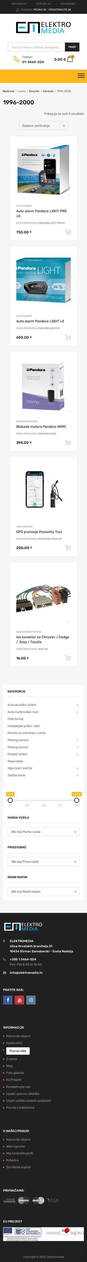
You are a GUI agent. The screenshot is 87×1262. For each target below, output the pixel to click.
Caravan (48, 91)
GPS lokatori (24, 526)
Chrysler (34, 91)
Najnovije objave (18, 1036)
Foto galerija (15, 1073)
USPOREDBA (67, 3)
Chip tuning (15, 719)
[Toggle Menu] (81, 76)
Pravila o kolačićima (20, 1108)
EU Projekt (13, 1080)
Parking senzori (18, 747)
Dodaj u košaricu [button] (68, 232)
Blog (9, 1066)
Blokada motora (26, 421)
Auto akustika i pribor (22, 704)
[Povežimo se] (7, 1000)
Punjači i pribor (17, 754)
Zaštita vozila (16, 775)
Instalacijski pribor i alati (24, 726)
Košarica (12, 1160)
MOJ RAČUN (19, 3)
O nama (11, 1059)
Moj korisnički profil (19, 1153)
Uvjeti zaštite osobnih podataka (28, 1101)
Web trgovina (15, 1146)
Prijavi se (40, 9)
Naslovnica (14, 1043)
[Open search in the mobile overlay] (43, 47)
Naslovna (8, 91)
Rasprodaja (15, 761)
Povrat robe (18, 1051)
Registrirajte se (60, 9)
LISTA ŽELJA (43, 3)
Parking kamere (18, 740)
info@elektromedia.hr (26, 973)
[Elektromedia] (43, 33)
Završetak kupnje (18, 1167)
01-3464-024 (33, 62)
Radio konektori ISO (28, 631)
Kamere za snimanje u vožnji (27, 733)
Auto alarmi (24, 205)
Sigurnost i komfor (20, 768)
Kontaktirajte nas (18, 1087)
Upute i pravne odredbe (22, 1094)
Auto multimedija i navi (23, 712)
